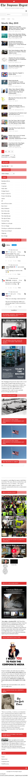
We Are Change (5, 226)
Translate (13, 157)
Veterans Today (5, 221)
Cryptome (4, 186)
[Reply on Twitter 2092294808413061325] (6, 307)
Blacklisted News (5, 181)
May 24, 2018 (12, 68)
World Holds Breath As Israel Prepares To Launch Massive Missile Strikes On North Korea (17, 82)
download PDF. (12, 621)
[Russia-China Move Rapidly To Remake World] (4, 74)
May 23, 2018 (12, 86)
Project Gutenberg (6, 196)
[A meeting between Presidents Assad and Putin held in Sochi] (4, 114)
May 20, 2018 (12, 124)
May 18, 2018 (12, 147)
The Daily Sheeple (6, 216)
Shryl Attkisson (5, 208)
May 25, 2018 (12, 62)
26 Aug (7, 268)
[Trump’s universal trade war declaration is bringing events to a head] (4, 107)
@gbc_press (13, 251)
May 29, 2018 (12, 38)
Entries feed (4, 759)
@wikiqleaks (14, 280)
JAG (17, 68)
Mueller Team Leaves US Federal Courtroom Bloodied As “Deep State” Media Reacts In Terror (17, 137)
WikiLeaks (8, 280)
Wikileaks (3, 233)
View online (4, 621)
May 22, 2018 (12, 94)
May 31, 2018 (12, 31)
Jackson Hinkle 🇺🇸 (10, 267)
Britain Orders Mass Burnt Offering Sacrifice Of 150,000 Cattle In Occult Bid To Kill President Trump (17, 35)
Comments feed (5, 761)
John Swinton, (10, 729)
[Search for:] (14, 14)
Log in (2, 756)
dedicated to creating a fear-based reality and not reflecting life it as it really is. (13, 680)
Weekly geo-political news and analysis (11, 228)
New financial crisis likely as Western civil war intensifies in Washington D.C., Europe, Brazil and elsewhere (17, 43)
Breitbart (3, 183)
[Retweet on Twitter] (9, 249)
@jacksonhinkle (21, 266)
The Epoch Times (5, 218)
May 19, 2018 (12, 131)
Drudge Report (5, 191)
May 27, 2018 (12, 54)
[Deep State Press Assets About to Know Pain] (4, 129)
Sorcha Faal (18, 31)
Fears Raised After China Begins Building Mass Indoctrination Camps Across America (16, 144)
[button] (5, 567)
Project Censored (5, 193)
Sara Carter (4, 206)
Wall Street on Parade (6, 223)
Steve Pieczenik (5, 211)
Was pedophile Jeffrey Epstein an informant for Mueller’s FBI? (17, 66)
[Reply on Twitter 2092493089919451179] (6, 274)
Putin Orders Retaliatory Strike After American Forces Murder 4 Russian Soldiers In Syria (17, 52)
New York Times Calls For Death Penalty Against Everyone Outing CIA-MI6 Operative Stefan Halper (17, 122)
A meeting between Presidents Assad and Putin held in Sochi (18, 113)
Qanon (3, 198)
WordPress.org (5, 764)
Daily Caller (4, 188)
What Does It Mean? (6, 231)
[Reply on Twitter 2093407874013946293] (6, 261)
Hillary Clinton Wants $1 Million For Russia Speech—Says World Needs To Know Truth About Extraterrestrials (16, 91)
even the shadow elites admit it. (15, 672)
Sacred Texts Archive (6, 203)
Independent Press (20, 47)
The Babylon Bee (5, 213)
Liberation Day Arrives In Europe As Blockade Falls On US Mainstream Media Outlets (17, 59)
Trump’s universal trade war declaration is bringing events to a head (17, 107)
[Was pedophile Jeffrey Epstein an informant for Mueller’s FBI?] (4, 67)
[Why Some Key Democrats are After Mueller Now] (4, 99)
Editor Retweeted (14, 249)
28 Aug (19, 251)
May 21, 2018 (12, 100)
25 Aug (19, 293)
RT (2, 201)
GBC (7, 252)
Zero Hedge (4, 236)
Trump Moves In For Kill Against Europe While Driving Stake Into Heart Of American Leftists (17, 28)
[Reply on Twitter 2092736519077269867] (6, 288)
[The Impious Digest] (14, 8)
